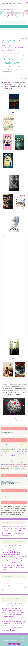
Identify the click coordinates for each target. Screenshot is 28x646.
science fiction (10, 464)
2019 (17, 533)
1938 (5, 526)
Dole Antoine (21, 612)
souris (11, 466)
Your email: (3, 479)
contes (26, 447)
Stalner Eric (16, 625)
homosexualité (8, 455)
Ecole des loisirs (15, 552)
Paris (4, 462)
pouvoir (16, 462)
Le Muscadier (8, 560)
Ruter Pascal (7, 625)
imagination (21, 455)
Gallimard (11, 554)
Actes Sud (7, 418)
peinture (6, 462)
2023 (5, 535)
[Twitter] (11, 644)
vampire (25, 466)
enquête (5, 451)
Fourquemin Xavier (11, 614)
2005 (18, 528)
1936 (4, 526)
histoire (2, 455)
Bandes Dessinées (5, 1)
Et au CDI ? (24, 3)
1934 (2, 526)
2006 (20, 528)
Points (15, 420)
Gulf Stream (19, 556)
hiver (5, 455)
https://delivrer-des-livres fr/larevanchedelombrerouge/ (13, 580)
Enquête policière (11, 451)
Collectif (21, 610)
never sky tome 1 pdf (21, 587)
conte (24, 447)
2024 (7, 535)
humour (12, 455)
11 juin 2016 (11, 45)
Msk (11, 563)
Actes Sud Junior (8, 545)
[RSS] (14, 644)
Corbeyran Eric (5, 612)
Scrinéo (3, 567)
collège (21, 447)
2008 (24, 528)
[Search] (24, 22)
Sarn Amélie (11, 625)
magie (21, 457)
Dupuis (7, 552)
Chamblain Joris (11, 610)
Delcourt (15, 550)
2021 (23, 533)
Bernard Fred (10, 606)
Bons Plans (3, 494)
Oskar (19, 563)
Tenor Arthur (20, 625)
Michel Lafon (4, 563)
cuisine (2, 449)
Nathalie (5, 45)
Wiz (5, 569)
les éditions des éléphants (16, 560)
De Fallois (20, 418)
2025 (9, 535)
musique (11, 460)
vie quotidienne (6, 468)
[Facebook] (9, 644)
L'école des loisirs (12, 558)
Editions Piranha (4, 420)
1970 (9, 526)
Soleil (6, 567)
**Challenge (5, 49)
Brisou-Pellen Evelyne (18, 606)
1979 (12, 526)
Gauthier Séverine (18, 614)
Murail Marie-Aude (16, 621)
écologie (17, 449)
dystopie (11, 449)
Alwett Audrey (18, 603)
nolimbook (20, 585)
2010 (5, 531)
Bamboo (8, 548)
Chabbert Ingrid (5, 610)
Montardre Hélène (7, 621)
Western (20, 468)
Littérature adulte (16, 1)
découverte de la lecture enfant (8, 589)
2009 (3, 531)
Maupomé (18, 619)
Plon (13, 420)
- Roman (16, 49)
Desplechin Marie (15, 612)
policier (13, 462)
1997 (2, 528)
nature (16, 460)
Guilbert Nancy (8, 616)
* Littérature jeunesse (18, 47)
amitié (16, 445)
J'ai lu (11, 420)
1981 (13, 526)
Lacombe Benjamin (5, 619)
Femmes (14, 453)
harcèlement (25, 453)
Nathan (15, 563)
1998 (4, 528)
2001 (10, 528)
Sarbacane (21, 565)
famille (24, 451)
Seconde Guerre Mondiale (17, 464)
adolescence (8, 444)
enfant (26, 449)
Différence (8, 449)
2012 (12, 531)
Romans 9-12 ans (14, 50)
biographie (16, 447)
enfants (2, 451)
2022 (3, 535)
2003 (14, 528)
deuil (5, 449)
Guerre (19, 453)
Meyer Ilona (22, 619)
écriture (20, 449)
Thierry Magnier (13, 567)
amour (20, 445)
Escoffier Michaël (5, 614)
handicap (21, 453)
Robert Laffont (19, 420)
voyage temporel (17, 468)
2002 (12, 528)
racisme (2, 464)
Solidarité (4, 466)
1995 (24, 526)
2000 (8, 528)
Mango (22, 560)
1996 (25, 526)
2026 (11, 535)
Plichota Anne (14, 623)
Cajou (14, 55)
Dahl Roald (10, 612)
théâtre (18, 466)
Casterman (5, 550)
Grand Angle (14, 556)
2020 (20, 533)
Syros (8, 567)
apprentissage (7, 447)
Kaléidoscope (6, 558)
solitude (6, 466)
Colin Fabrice (17, 610)
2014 (21, 531)
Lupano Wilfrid (12, 619)
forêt (16, 453)
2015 (4, 533)
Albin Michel (15, 545)
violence (11, 468)
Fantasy (8, 453)
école (14, 449)
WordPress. (22, 640)
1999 (6, 528)
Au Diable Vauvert (12, 418)
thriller (21, 466)
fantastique (3, 453)
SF (1, 466)
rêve (7, 464)
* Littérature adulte (7, 47)
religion (5, 464)
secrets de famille (24, 464)
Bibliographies (17, 3)
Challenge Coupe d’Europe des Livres (12, 42)
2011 (8, 531)
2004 (16, 528)
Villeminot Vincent (16, 627)
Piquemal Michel (8, 623)
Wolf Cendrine (6, 630)
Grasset (8, 420)
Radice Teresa (19, 623)
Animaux (3, 447)
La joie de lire (19, 558)
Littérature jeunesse (6, 3)
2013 (16, 530)
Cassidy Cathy (7, 608)
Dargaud (10, 550)
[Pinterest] (19, 644)
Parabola (16, 640)
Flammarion (5, 554)
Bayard (17, 418)
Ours (2, 462)
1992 (18, 526)
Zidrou (12, 630)
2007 (22, 528)
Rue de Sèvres (15, 565)
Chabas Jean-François (17, 608)
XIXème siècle (24, 468)
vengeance (2, 468)
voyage (13, 468)
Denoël (23, 418)
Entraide (15, 451)
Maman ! (3, 5)
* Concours (9, 5)
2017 (10, 533)
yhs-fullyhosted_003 (6, 581)
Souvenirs (13, 466)
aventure (13, 447)
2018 (14, 533)
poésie (11, 462)
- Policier (11, 49)
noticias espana (14, 581)
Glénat (10, 556)
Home (3, 30)
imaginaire (17, 455)
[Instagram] (16, 644)
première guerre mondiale (22, 462)
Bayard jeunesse (17, 548)
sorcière (9, 466)
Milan (8, 563)
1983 (15, 526)
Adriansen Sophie (10, 603)
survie (16, 466)
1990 (17, 526)
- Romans (20, 49)
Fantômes (11, 453)
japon (6, 457)
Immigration (25, 455)
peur (8, 462)
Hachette (24, 556)
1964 (7, 526)
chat (19, 447)
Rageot (6, 565)
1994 (22, 526)
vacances (23, 466)
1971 (10, 526)
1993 (20, 526)
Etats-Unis (19, 451)
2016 (7, 533)
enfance (23, 449)
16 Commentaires (24, 38)
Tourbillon (19, 567)
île (15, 455)
